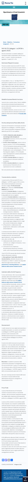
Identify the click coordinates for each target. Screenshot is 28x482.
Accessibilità (10, 477)
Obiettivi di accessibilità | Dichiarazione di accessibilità (14, 478)
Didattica (9, 42)
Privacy (18, 475)
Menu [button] (25, 480)
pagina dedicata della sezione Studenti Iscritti (14, 265)
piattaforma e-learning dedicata (10, 264)
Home (4, 42)
